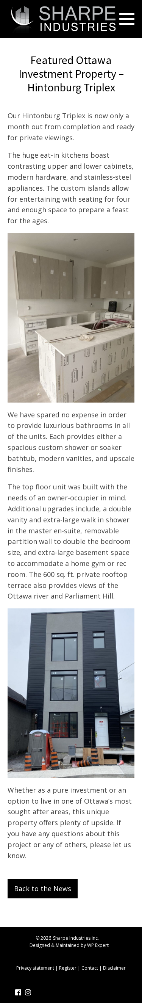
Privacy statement (35, 968)
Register (67, 968)
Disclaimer (114, 968)
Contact (89, 968)
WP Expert (98, 945)
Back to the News (42, 888)
